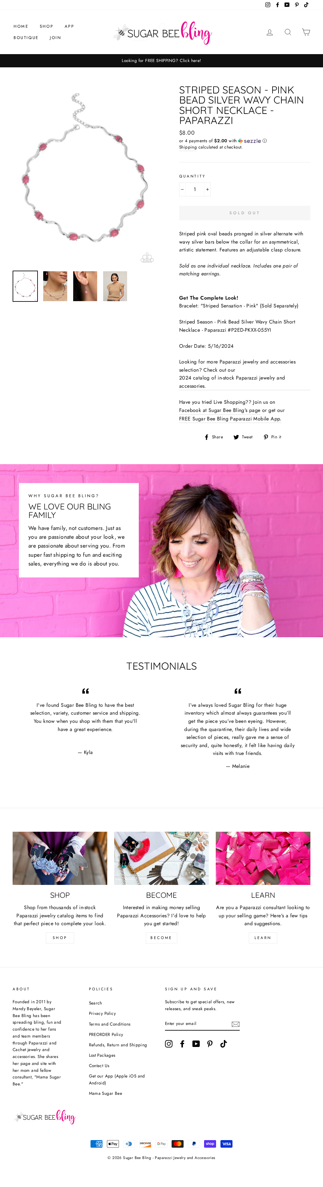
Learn (263, 938)
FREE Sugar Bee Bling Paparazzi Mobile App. (230, 418)
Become (161, 938)
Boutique (26, 38)
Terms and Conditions (110, 1024)
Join (55, 38)
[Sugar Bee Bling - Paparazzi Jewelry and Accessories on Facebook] (182, 1044)
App (69, 26)
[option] (161, 60)
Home (21, 26)
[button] (244, 141)
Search (95, 1003)
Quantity (192, 176)
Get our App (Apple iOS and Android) (117, 1079)
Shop (46, 26)
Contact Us (99, 1065)
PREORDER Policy (106, 1034)
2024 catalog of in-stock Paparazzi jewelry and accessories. (232, 382)
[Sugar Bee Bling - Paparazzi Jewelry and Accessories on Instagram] (169, 1044)
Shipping (188, 147)
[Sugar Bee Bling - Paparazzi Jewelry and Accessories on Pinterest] (210, 1044)
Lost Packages (102, 1055)
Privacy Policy (102, 1013)
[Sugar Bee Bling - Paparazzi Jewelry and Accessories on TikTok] (223, 1044)
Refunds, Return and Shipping (118, 1045)
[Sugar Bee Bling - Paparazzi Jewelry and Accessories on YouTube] (196, 1044)
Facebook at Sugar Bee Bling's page (220, 410)
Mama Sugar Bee (105, 1093)
